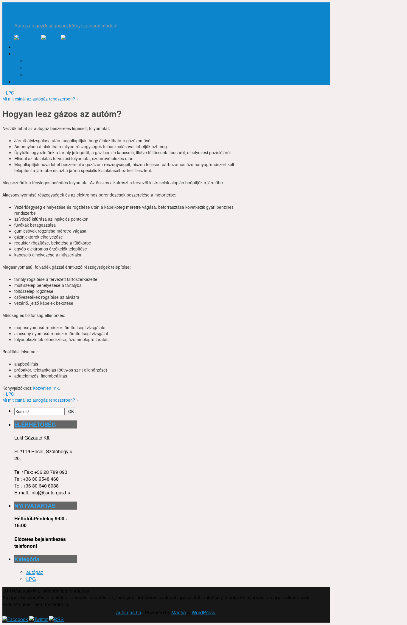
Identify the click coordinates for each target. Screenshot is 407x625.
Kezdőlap (24, 47)
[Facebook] (15, 619)
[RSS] (68, 38)
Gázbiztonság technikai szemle (59, 74)
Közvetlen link (46, 388)
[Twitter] (50, 38)
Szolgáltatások (30, 54)
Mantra (178, 612)
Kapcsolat (24, 81)
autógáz (34, 572)
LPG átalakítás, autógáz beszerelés (63, 61)
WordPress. (204, 612)
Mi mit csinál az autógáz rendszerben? (40, 99)
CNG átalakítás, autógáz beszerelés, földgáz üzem (79, 67)
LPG (8, 93)
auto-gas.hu (26, 18)
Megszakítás (15, 35)
